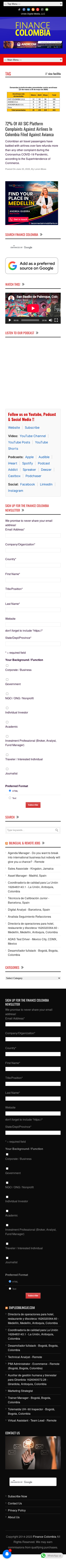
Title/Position (14, 589)
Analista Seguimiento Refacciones (29, 916)
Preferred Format (16, 786)
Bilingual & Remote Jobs (24, 843)
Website (14, 427)
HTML (15, 790)
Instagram (15, 490)
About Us (14, 1517)
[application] (33, 308)
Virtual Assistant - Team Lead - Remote (32, 1420)
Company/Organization (20, 544)
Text (14, 798)
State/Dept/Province (18, 638)
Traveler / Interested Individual (24, 759)
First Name (12, 574)
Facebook (27, 484)
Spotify (27, 463)
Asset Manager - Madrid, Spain (27, 875)
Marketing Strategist (20, 1391)
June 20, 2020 (23, 169)
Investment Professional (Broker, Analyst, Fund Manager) (30, 743)
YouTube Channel (33, 436)
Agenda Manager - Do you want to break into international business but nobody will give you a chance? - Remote (34, 857)
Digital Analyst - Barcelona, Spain (29, 909)
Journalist (11, 773)
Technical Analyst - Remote (25, 1357)
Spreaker (29, 469)
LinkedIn (46, 484)
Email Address (15, 529)
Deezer (46, 469)
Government (13, 684)
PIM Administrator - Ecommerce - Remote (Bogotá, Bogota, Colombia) (33, 1366)
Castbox (14, 476)
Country (10, 559)
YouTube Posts (19, 442)
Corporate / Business (18, 670)
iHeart (12, 463)
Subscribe (32, 427)
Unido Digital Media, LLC (33, 13)
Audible (44, 457)
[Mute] (50, 320)
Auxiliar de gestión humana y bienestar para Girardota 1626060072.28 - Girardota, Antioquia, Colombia (32, 1379)
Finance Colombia (44, 1537)
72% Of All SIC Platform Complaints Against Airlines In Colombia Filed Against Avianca (29, 128)
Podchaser (33, 476)
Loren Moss (40, 169)
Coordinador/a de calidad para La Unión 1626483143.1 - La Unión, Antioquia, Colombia (33, 886)
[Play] (10, 320)
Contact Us (15, 1503)
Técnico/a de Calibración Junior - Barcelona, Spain (28, 900)
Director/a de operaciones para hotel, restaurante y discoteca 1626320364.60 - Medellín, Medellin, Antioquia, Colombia (33, 927)
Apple (29, 457)
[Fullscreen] (56, 320)
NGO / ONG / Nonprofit (19, 698)
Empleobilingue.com (22, 1307)
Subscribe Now (17, 1496)
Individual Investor (16, 712)
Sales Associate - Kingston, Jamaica (31, 868)
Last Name (12, 604)
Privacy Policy (17, 1510)
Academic (11, 726)
